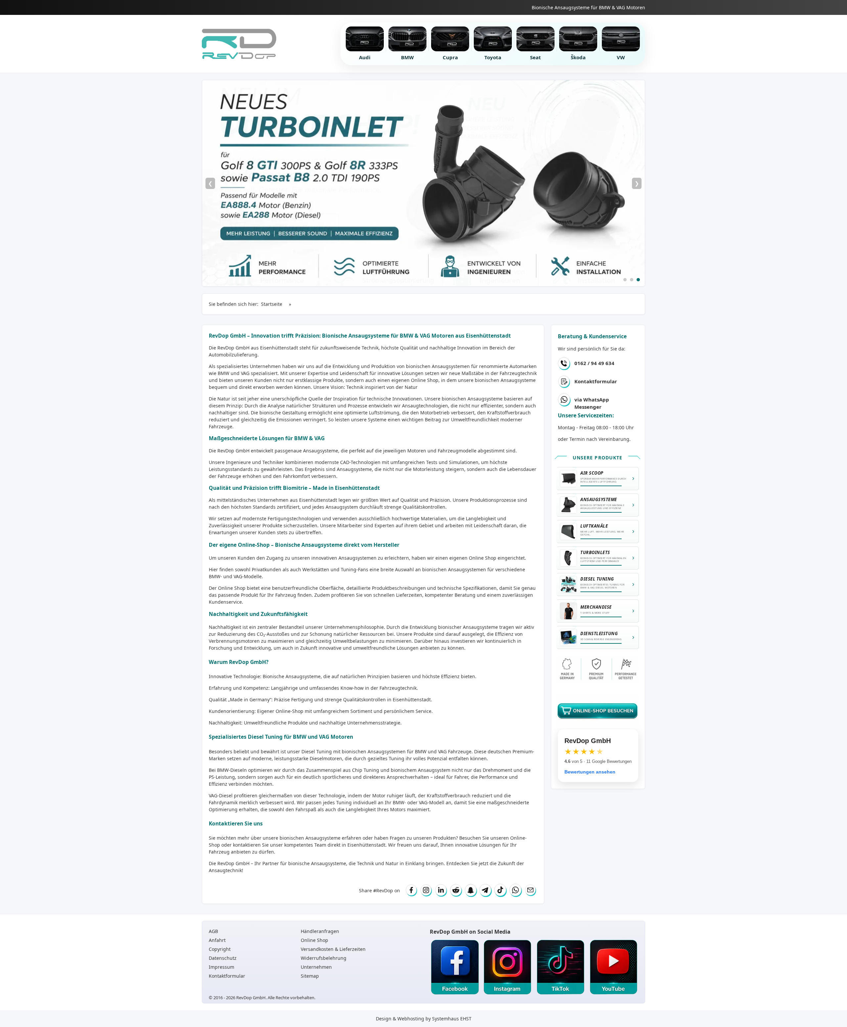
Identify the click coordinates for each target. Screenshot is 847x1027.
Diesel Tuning (316, 751)
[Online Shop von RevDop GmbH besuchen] (423, 183)
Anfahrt (217, 940)
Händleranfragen (320, 931)
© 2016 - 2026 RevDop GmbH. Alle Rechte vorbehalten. (262, 998)
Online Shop (424, 380)
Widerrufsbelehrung (323, 958)
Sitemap (310, 976)
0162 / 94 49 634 (594, 363)
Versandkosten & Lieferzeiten (333, 949)
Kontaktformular (595, 381)
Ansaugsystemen (451, 366)
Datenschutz (223, 958)
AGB (213, 931)
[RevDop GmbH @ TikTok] (560, 967)
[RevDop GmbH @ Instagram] (507, 967)
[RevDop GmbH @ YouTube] (613, 967)
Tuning (344, 802)
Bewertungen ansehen (589, 771)
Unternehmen (316, 967)
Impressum (221, 967)
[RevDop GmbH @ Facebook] (454, 967)
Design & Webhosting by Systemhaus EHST (423, 1018)
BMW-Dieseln (232, 770)
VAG (442, 751)
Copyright (220, 949)
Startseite (271, 304)
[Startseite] (239, 44)
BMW (420, 751)
